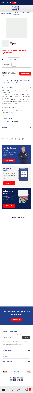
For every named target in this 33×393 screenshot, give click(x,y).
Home (2, 13)
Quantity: (5, 65)
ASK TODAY (9, 160)
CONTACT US (16, 320)
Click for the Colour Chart (10, 121)
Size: (3, 59)
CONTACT (9, 183)
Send (26, 337)
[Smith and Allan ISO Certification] (28, 371)
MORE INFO (9, 206)
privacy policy (20, 344)
